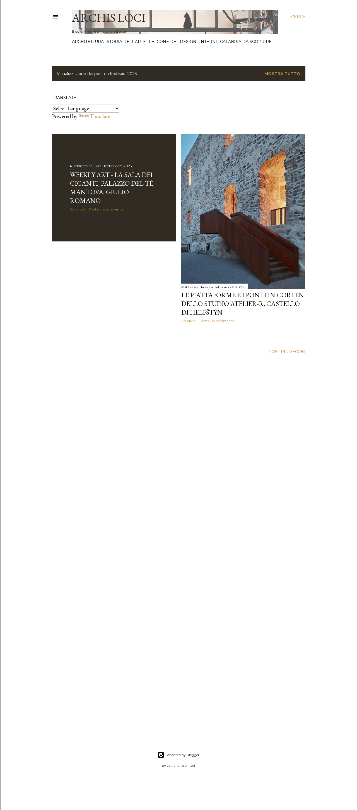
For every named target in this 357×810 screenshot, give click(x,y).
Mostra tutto (282, 73)
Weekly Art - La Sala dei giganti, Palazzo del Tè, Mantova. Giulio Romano (112, 187)
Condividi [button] (77, 209)
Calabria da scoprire (246, 41)
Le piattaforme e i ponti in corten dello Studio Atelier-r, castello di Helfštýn (242, 304)
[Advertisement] (114, 294)
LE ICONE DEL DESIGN (172, 41)
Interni (208, 41)
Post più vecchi (287, 351)
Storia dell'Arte (126, 41)
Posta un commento (106, 209)
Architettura (88, 41)
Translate (100, 116)
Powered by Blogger (183, 755)
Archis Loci (109, 17)
